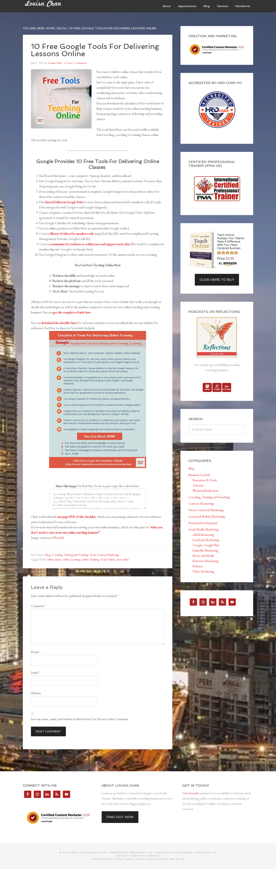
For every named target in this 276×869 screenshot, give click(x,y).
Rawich (59, 538)
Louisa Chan (53, 6)
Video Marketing (203, 571)
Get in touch (190, 793)
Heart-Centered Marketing (104, 555)
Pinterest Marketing (206, 561)
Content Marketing (201, 503)
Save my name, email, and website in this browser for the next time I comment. (80, 719)
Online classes (53, 559)
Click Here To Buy (217, 280)
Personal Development (203, 523)
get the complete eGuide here (72, 312)
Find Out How (120, 817)
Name (35, 652)
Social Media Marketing (204, 529)
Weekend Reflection (205, 491)
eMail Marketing (203, 535)
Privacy (122, 856)
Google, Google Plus (206, 545)
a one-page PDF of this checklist (75, 517)
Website (36, 693)
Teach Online (107, 559)
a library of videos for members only (71, 233)
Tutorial (198, 485)
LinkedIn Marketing (205, 550)
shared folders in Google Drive (64, 202)
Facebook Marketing (206, 540)
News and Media (203, 556)
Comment (38, 606)
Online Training (90, 559)
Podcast (198, 566)
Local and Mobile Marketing (207, 516)
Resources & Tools (205, 480)
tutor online (123, 559)
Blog (47, 555)
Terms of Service (145, 856)
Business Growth (199, 475)
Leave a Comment (76, 63)
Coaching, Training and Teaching (70, 555)
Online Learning (71, 559)
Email (35, 672)
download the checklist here (59, 323)
